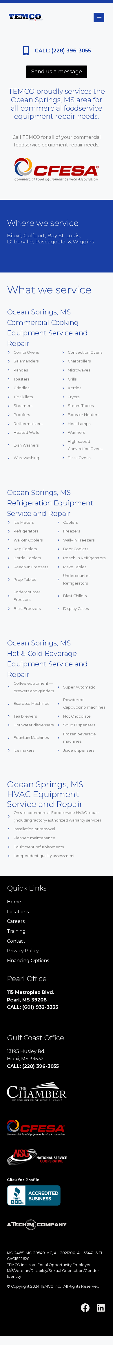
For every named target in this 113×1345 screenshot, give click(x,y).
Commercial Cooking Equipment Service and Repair (47, 333)
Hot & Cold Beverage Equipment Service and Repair (47, 664)
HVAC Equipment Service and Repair (45, 799)
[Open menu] (99, 17)
